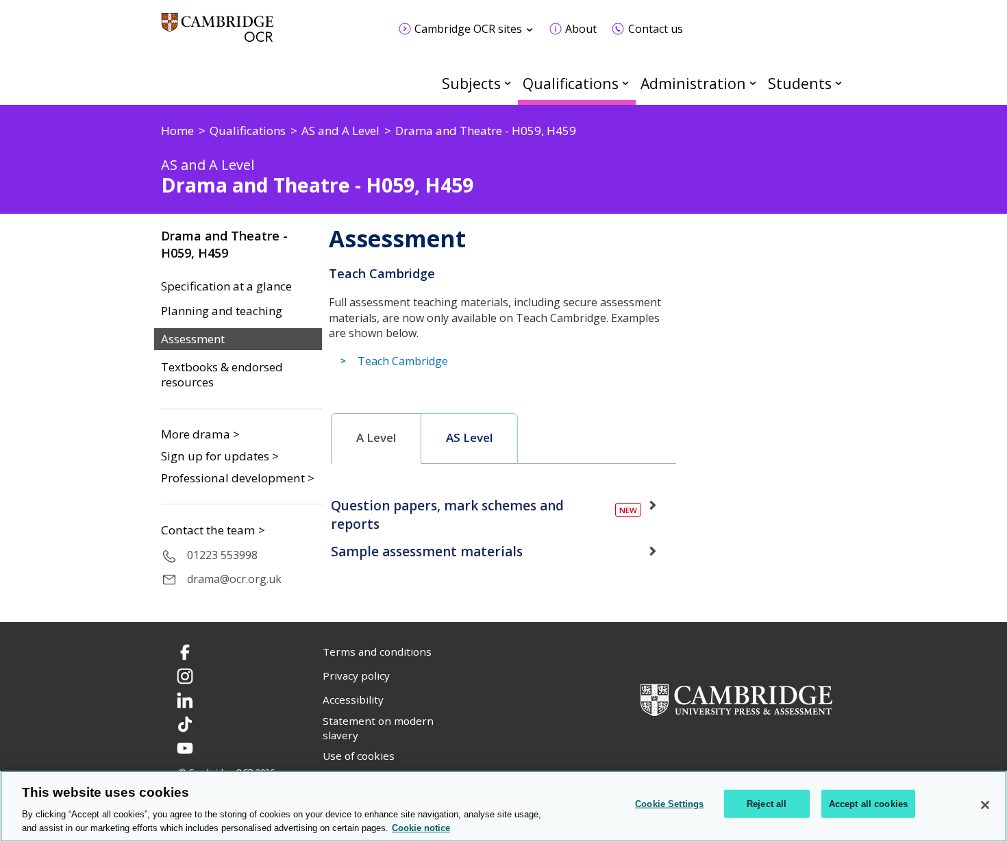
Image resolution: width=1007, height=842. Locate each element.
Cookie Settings (669, 804)
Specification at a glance (226, 286)
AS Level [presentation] (469, 437)
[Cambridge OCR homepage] (217, 34)
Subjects (471, 83)
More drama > (200, 434)
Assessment (193, 339)
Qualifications (571, 83)
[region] (503, 806)
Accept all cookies (868, 804)
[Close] (985, 805)
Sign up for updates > (220, 456)
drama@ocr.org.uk (234, 578)
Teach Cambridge (403, 361)
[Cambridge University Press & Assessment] (736, 699)
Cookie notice (421, 828)
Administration (693, 83)
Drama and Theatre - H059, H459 (224, 244)
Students (800, 83)
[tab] (376, 438)
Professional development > (237, 478)
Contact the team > (213, 530)
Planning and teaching (221, 311)
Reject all (766, 804)
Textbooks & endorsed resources (222, 375)
